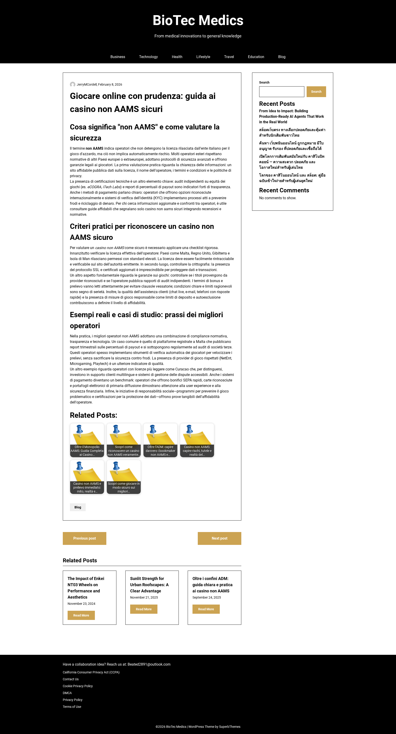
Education (256, 57)
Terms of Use (72, 707)
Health (177, 57)
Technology (148, 57)
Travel (229, 57)
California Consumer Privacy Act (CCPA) (91, 672)
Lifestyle (203, 57)
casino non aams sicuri (164, 209)
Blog (282, 57)
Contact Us (71, 679)
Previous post (84, 538)
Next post (219, 538)
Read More (81, 615)
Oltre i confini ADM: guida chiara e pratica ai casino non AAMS (212, 584)
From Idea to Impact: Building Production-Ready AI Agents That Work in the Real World (291, 116)
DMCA (67, 693)
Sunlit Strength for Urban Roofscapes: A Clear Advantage (149, 584)
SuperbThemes (229, 726)
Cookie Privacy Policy (78, 686)
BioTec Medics (198, 20)
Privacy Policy (72, 700)
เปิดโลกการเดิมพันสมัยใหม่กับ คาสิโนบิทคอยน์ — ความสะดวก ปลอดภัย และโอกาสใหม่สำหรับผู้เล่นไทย (291, 162)
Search (264, 82)
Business (117, 57)
